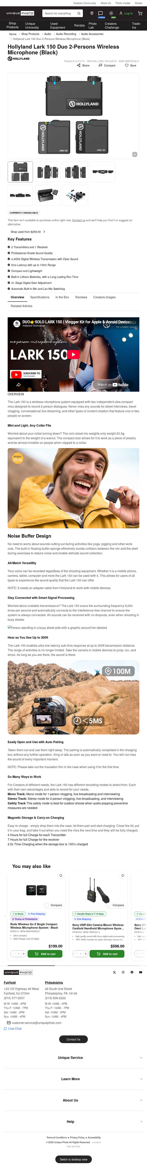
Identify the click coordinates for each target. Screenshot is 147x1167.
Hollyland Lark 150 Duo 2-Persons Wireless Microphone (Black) (51, 39)
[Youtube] (140, 972)
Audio (47, 34)
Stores (138, 3)
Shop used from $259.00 (26, 232)
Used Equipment (57, 25)
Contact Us (73, 1039)
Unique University (32, 25)
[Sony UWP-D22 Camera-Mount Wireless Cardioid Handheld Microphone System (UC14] (98, 890)
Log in (128, 13)
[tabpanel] (73, 578)
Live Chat (14, 1028)
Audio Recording (66, 34)
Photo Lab (93, 25)
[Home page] (20, 13)
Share (85, 65)
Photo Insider (123, 3)
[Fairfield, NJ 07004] (92, 13)
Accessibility (94, 1137)
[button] (140, 13)
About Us (106, 3)
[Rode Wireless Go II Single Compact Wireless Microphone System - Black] (36, 890)
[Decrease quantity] (13, 954)
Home (12, 34)
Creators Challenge (112, 25)
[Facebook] (132, 972)
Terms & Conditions (57, 1137)
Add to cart (48, 954)
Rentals (79, 25)
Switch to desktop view (73, 1159)
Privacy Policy (77, 1137)
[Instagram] (123, 972)
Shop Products (13, 25)
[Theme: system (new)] (111, 13)
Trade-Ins (136, 25)
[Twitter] (114, 972)
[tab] (17, 297)
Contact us (78, 220)
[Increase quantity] (23, 954)
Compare (109, 65)
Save (133, 65)
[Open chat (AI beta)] (100, 13)
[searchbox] (62, 13)
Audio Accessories (92, 34)
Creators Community (84, 3)
